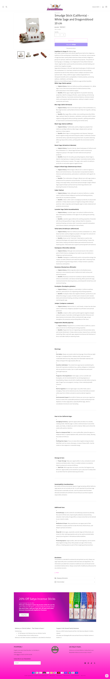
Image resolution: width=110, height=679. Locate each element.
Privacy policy (59, 675)
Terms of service (66, 675)
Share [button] (57, 572)
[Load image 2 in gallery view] (28, 54)
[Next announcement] (107, 1)
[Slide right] (49, 54)
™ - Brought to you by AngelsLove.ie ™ (40, 675)
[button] (3, 7)
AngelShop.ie (30, 675)
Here (18, 654)
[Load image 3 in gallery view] (36, 54)
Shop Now (24, 615)
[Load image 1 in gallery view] (21, 54)
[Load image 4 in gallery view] (43, 54)
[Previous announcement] (3, 1)
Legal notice (83, 675)
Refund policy (52, 675)
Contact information (75, 675)
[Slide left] (15, 54)
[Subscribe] (39, 663)
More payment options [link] (71, 48)
